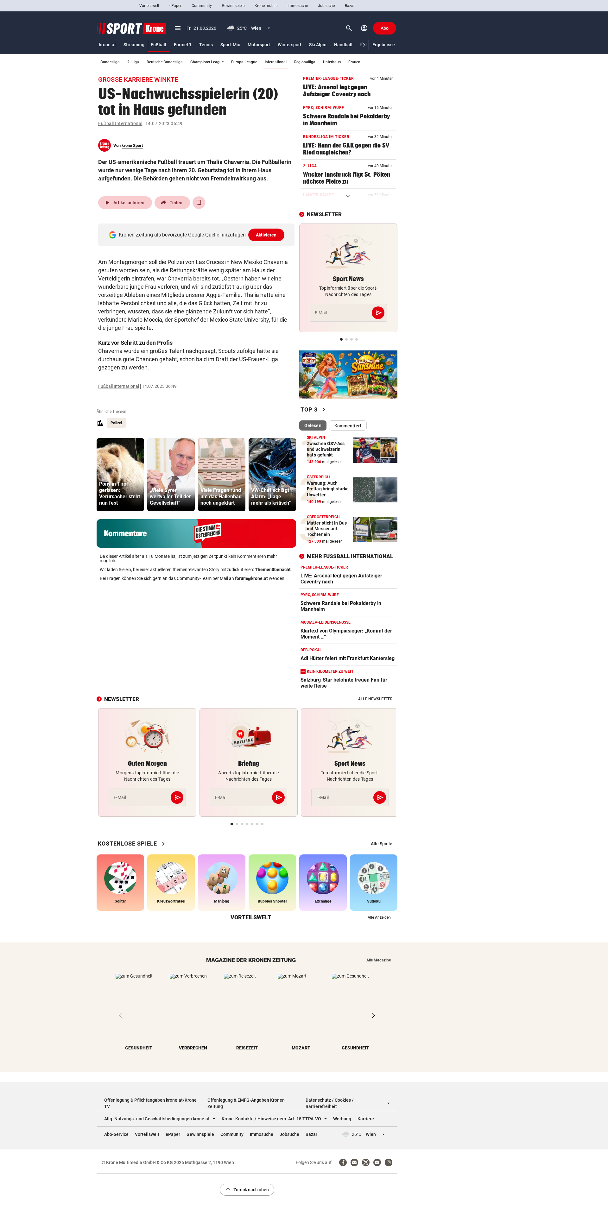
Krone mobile (266, 5)
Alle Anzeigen (379, 917)
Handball (343, 44)
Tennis (206, 44)
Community (202, 5)
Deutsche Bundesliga (165, 62)
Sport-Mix (230, 44)
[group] (120, 474)
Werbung (342, 1118)
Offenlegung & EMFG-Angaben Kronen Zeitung (246, 1103)
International (276, 62)
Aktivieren (266, 234)
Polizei (116, 423)
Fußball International (120, 123)
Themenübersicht (273, 569)
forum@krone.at (251, 578)
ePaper (175, 5)
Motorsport (259, 44)
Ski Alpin (317, 44)
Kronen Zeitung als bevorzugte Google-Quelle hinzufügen (198, 235)
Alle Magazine (378, 960)
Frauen (354, 62)
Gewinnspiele (233, 5)
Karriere (366, 1118)
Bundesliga (110, 62)
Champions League (207, 62)
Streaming (134, 44)
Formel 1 (183, 44)
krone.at (107, 44)
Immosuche (298, 5)
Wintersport (289, 44)
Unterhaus (332, 62)
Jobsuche (326, 5)
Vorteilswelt (149, 5)
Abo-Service (116, 1134)
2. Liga (133, 62)
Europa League (244, 62)
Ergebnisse (383, 44)
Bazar (350, 5)
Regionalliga (304, 62)
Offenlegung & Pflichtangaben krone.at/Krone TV (150, 1103)
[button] (364, 44)
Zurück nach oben (247, 1189)
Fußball (158, 44)
